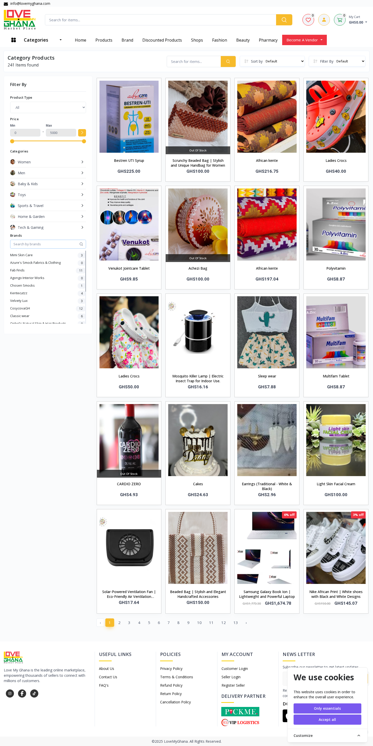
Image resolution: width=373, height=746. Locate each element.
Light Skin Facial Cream (336, 483)
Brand (127, 40)
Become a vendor (302, 39)
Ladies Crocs (336, 160)
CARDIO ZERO (129, 483)
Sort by (257, 61)
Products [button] (103, 40)
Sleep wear (267, 376)
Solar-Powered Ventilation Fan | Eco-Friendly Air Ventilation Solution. (129, 594)
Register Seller (233, 685)
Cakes (198, 483)
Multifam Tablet (336, 376)
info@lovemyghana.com (29, 3)
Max (49, 125)
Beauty (243, 40)
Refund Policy (171, 685)
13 (235, 622)
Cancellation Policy (175, 702)
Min (12, 125)
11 (211, 622)
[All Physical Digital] (48, 107)
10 (199, 622)
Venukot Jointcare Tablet (129, 268)
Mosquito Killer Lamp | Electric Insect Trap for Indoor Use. (198, 378)
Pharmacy (268, 40)
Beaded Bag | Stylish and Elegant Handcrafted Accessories (198, 594)
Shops (197, 40)
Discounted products (162, 40)
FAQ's (104, 685)
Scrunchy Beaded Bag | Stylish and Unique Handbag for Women (198, 163)
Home (80, 40)
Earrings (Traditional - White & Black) (267, 486)
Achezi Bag (198, 268)
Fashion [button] (219, 40)
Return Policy (171, 693)
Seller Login (231, 676)
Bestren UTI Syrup (129, 160)
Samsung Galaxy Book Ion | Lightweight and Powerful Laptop (267, 594)
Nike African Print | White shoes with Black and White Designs (336, 594)
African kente (267, 160)
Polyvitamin (336, 268)
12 (223, 622)
